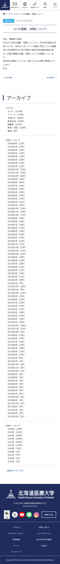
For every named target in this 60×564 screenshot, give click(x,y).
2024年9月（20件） (17, 218)
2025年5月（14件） (17, 192)
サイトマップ (16, 551)
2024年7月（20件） (17, 224)
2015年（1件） (15, 461)
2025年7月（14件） (17, 185)
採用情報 (16, 539)
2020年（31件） (15, 448)
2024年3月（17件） (17, 237)
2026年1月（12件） (17, 166)
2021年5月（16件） (17, 348)
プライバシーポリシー (16, 533)
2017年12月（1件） (17, 403)
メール (16, 545)
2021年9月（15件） (17, 335)
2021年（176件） (16, 445)
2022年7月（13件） (17, 302)
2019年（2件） (15, 451)
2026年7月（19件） (17, 146)
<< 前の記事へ (8, 77)
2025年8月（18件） (17, 182)
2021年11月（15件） (17, 328)
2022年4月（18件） (17, 312)
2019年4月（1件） (16, 400)
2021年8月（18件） (17, 338)
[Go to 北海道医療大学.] (5, 14)
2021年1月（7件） (16, 361)
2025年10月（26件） (17, 175)
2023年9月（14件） (17, 257)
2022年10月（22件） (17, 292)
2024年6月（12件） (17, 227)
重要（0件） (13, 130)
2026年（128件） (16, 428)
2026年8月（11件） (17, 143)
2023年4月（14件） (17, 273)
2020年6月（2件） (16, 383)
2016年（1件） (15, 458)
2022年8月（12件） (17, 299)
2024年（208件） (16, 435)
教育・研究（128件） (17, 127)
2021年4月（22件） (17, 351)
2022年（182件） (16, 441)
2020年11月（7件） (17, 367)
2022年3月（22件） (17, 315)
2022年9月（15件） (17, 296)
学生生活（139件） (16, 121)
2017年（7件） (15, 454)
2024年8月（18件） (17, 221)
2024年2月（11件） (17, 240)
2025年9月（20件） (17, 179)
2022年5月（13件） (17, 309)
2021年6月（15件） (17, 344)
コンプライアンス (44, 533)
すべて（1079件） (16, 111)
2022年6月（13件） (17, 305)
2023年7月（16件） (17, 263)
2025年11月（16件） (17, 172)
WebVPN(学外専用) (44, 539)
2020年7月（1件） (16, 380)
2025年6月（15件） (17, 188)
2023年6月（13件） (17, 266)
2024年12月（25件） (17, 208)
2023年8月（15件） (17, 260)
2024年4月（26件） (17, 234)
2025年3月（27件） (17, 198)
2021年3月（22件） (17, 354)
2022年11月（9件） (17, 289)
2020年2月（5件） (16, 393)
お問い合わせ (44, 527)
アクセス (16, 527)
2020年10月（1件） (17, 370)
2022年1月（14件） (17, 322)
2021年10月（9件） (17, 331)
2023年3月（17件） (17, 276)
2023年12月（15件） (17, 247)
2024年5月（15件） (17, 231)
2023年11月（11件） (17, 250)
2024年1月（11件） (17, 244)
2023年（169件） (16, 438)
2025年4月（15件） (17, 195)
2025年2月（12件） (17, 201)
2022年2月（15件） (17, 318)
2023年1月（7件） (16, 283)
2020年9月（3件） (16, 374)
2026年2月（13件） (17, 162)
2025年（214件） (16, 432)
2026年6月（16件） (17, 149)
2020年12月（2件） (17, 364)
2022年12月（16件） (17, 286)
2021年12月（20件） (17, 325)
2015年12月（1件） (17, 416)
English (44, 545)
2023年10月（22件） (17, 253)
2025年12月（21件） (17, 169)
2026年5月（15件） (17, 153)
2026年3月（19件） (17, 159)
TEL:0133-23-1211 (30, 506)
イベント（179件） (16, 114)
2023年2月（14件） (17, 279)
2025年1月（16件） (17, 205)
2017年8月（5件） (16, 406)
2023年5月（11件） (17, 270)
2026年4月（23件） (17, 156)
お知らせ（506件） (16, 117)
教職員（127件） (15, 124)
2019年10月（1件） (17, 396)
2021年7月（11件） (17, 341)
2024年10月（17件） (17, 214)
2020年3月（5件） (16, 390)
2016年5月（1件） (16, 413)
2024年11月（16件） (17, 211)
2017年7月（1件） (16, 409)
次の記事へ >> (52, 77)
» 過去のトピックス (15, 470)
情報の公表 (48, 514)
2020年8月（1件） (16, 377)
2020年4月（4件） (16, 387)
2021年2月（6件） (16, 357)
